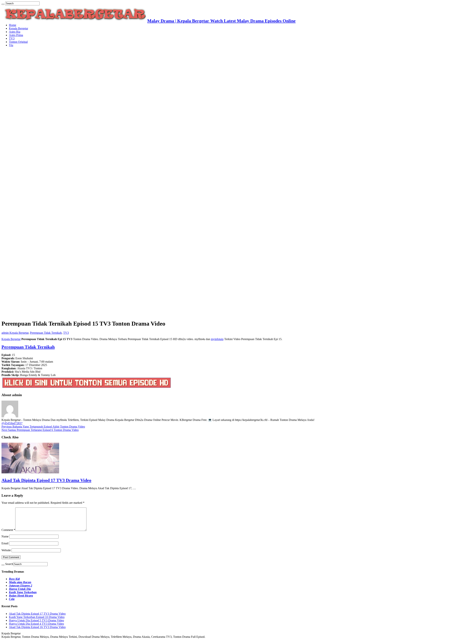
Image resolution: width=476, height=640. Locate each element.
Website (6, 550)
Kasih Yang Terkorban (23, 592)
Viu (11, 45)
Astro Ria (14, 31)
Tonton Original (18, 41)
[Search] (2, 4)
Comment (8, 529)
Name (5, 536)
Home (12, 25)
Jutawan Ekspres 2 (20, 585)
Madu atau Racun (20, 582)
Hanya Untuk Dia (20, 588)
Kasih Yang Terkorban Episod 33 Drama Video (37, 617)
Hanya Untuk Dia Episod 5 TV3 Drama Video (36, 620)
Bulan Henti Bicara (21, 595)
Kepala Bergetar (18, 28)
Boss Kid (14, 578)
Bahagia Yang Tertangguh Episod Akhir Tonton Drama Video (43, 426)
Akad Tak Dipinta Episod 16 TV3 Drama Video (37, 627)
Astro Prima (16, 35)
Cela (12, 599)
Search (9, 564)
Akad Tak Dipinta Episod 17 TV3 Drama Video (46, 480)
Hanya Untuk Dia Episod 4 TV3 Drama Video (36, 623)
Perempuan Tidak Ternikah (46, 332)
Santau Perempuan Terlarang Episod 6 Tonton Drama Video (40, 430)
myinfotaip (217, 339)
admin (5, 332)
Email (4, 543)
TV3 (12, 38)
